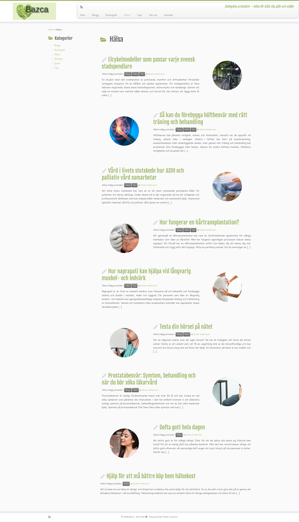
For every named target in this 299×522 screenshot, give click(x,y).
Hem (82, 15)
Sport (57, 63)
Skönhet (58, 58)
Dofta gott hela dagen (182, 427)
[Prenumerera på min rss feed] (82, 7)
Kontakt (168, 15)
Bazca (131, 516)
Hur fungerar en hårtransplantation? (199, 222)
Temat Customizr (170, 516)
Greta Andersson (156, 73)
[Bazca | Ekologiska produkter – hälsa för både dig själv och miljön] (34, 11)
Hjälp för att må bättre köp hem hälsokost (151, 476)
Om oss (153, 15)
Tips (139, 15)
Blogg (95, 15)
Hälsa (127, 15)
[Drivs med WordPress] (146, 516)
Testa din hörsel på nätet (186, 326)
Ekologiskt (111, 15)
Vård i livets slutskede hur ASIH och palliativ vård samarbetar (143, 174)
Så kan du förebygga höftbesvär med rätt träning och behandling (200, 118)
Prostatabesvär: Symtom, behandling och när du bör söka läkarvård (149, 379)
